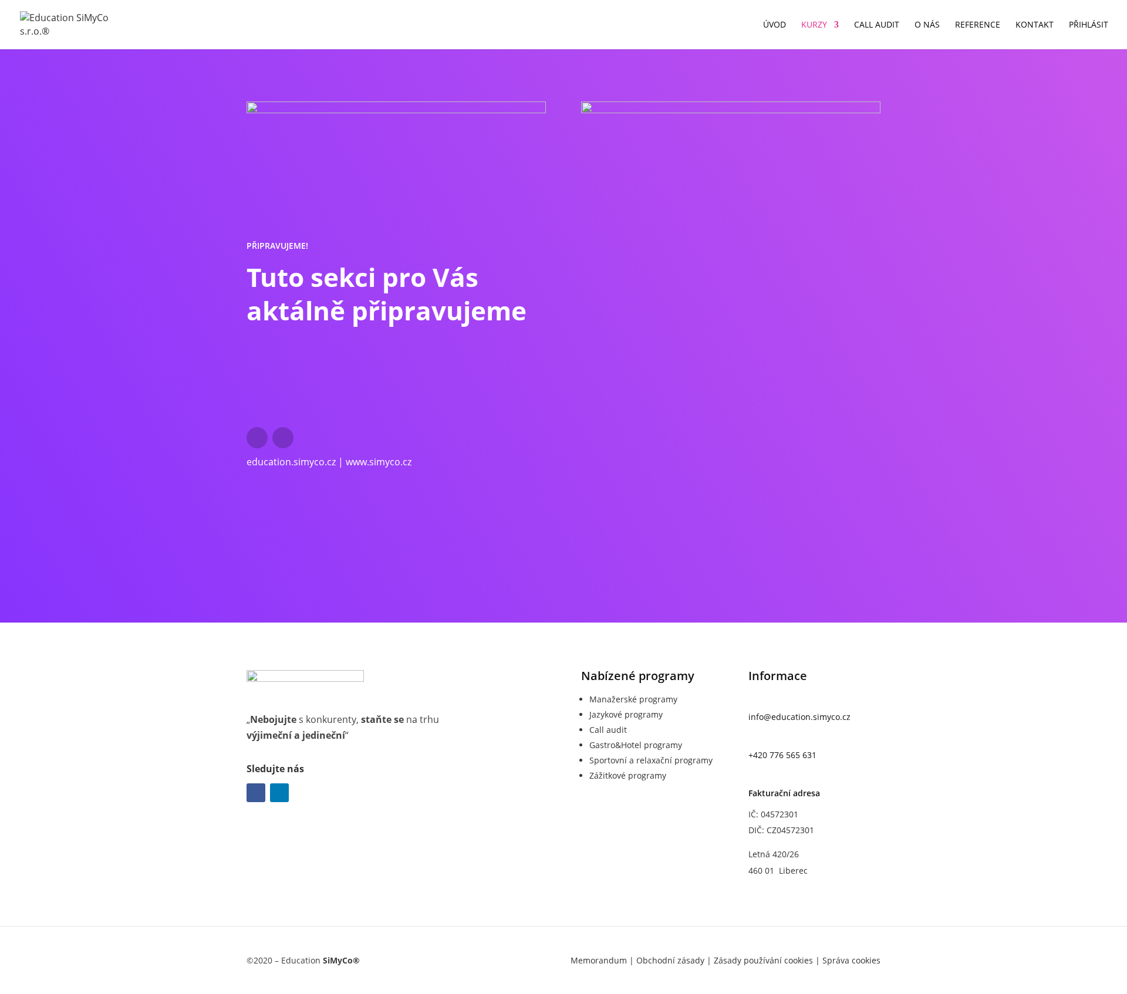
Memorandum (599, 960)
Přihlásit (1088, 25)
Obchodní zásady (670, 960)
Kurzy (814, 25)
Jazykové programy (626, 714)
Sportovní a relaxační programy (651, 760)
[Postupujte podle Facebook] (257, 437)
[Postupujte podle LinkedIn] (282, 437)
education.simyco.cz (291, 461)
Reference (977, 25)
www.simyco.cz (378, 461)
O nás (927, 25)
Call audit (876, 25)
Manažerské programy (633, 699)
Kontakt (1034, 25)
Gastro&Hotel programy (635, 744)
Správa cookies (851, 960)
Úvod (774, 25)
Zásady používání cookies (763, 960)
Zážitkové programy (627, 775)
